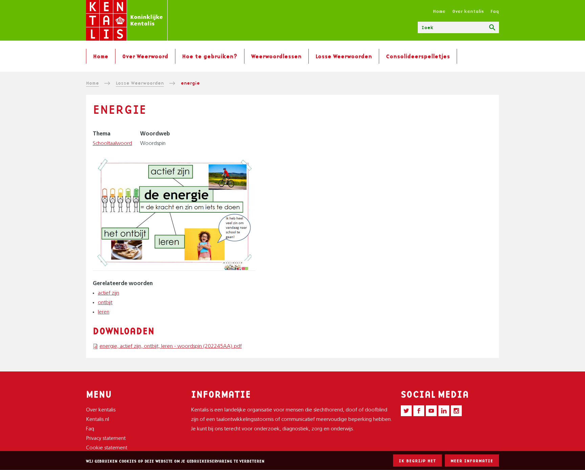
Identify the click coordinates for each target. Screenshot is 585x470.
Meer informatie (472, 461)
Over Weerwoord (145, 56)
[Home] (127, 20)
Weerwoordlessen (276, 56)
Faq (495, 11)
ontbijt (105, 302)
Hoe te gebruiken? (209, 56)
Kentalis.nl (97, 419)
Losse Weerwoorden (344, 56)
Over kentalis (468, 11)
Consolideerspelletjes (418, 56)
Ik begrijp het (417, 461)
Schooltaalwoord (112, 143)
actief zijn (108, 293)
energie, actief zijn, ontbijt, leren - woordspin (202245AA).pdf (171, 346)
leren (103, 312)
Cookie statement (106, 448)
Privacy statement (106, 438)
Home (439, 11)
